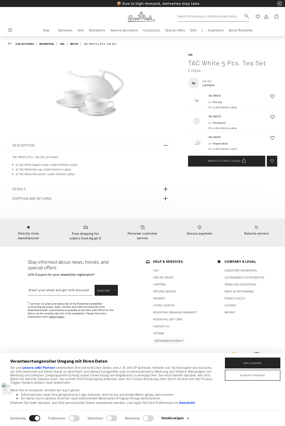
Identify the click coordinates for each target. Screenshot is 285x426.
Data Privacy (56, 316)
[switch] (74, 418)
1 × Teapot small (218, 143)
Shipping (159, 284)
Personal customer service (143, 235)
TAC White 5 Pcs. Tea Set (100, 44)
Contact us (161, 326)
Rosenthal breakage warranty (175, 312)
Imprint (230, 312)
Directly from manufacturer (28, 235)
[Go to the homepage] (141, 17)
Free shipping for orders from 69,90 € (85, 236)
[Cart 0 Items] (275, 16)
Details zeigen (173, 418)
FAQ (155, 270)
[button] (46, 31)
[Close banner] (279, 3)
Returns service (256, 233)
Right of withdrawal (239, 291)
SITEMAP (158, 333)
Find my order (163, 277)
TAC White (214, 95)
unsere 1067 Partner (38, 368)
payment (159, 298)
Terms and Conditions (240, 284)
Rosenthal (46, 44)
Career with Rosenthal (241, 270)
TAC (62, 44)
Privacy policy (235, 298)
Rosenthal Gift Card (168, 319)
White (74, 44)
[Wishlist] (271, 97)
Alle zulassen (253, 363)
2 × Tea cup (215, 102)
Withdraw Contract (169, 341)
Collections (25, 44)
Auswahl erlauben (252, 375)
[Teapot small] (197, 142)
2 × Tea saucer (217, 122)
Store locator (163, 305)
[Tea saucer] (197, 121)
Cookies (230, 305)
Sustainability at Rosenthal (245, 277)
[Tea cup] (197, 100)
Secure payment (199, 233)
